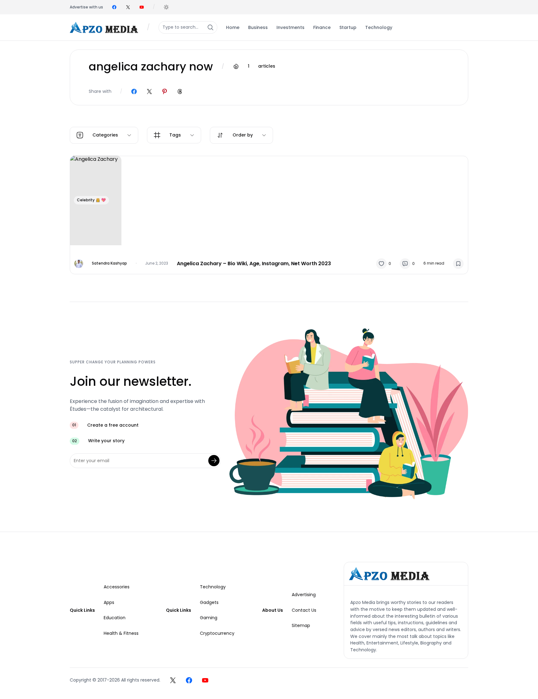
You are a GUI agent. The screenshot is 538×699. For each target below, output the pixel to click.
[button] (166, 7)
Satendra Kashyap (109, 263)
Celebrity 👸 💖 (91, 200)
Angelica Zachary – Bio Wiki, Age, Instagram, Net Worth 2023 (254, 263)
